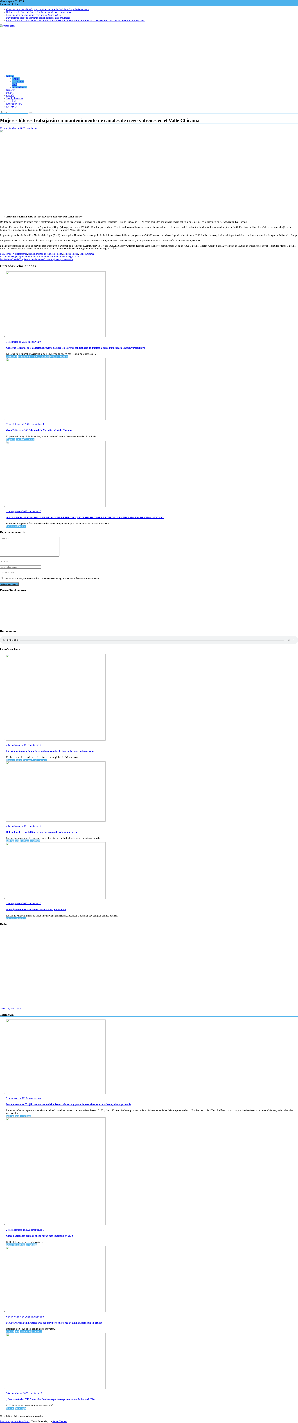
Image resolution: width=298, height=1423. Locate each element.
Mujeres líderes (70, 253)
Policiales (24, 841)
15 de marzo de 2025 (16, 341)
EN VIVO (11, 106)
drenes (24, 253)
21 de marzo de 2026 (16, 1098)
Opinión (10, 95)
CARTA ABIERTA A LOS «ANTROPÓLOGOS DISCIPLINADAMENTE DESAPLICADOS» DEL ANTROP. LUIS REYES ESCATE (75, 20)
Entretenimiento (14, 104)
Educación (11, 1244)
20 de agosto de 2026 (17, 745)
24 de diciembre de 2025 (18, 1229)
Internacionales (19, 87)
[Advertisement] (149, 50)
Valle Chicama (86, 253)
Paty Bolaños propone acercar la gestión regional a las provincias (38, 17)
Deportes (10, 90)
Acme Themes (59, 1421)
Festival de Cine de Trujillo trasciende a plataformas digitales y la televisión (36, 259)
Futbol (19, 760)
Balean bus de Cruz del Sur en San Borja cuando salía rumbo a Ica (38, 12)
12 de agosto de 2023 (17, 511)
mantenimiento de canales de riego (45, 253)
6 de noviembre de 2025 (18, 1316)
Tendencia (63, 356)
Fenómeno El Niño (27, 356)
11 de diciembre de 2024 (18, 424)
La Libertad (18, 81)
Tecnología (11, 101)
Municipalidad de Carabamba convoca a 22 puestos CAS (34, 15)
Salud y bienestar (14, 98)
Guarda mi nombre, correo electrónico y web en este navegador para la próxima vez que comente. (51, 578)
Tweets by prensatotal (10, 1008)
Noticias (10, 76)
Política (10, 92)
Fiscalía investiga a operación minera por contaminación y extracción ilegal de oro (40, 256)
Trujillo (16, 78)
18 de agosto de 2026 (17, 903)
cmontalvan (31, 128)
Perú (14, 84)
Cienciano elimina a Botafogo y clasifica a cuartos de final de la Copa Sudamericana (47, 9)
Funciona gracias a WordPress (14, 1421)
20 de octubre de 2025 (17, 1393)
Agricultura (11, 356)
